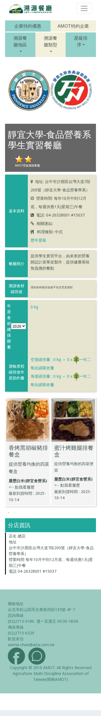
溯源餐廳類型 (50, 41)
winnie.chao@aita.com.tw (31, 644)
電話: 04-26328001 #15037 (60, 215)
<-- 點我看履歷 (22, 487)
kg (34, 307)
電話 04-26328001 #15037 (32, 571)
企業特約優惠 (27, 26)
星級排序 (81, 41)
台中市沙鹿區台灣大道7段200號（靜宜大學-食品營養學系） (51, 550)
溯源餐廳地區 (20, 41)
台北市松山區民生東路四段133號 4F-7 (41, 609)
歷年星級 (38, 240)
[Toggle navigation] (84, 8)
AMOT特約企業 (73, 26)
